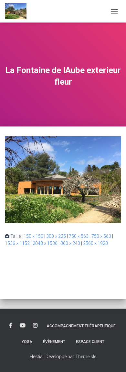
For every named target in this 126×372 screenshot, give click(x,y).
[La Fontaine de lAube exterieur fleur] (63, 178)
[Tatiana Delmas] (18, 11)
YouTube (22, 325)
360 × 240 (70, 243)
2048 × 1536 (45, 243)
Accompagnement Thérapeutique (81, 326)
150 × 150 (33, 236)
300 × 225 (56, 236)
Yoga (27, 341)
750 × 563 (79, 236)
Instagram (35, 325)
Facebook (11, 325)
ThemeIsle (85, 356)
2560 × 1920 (95, 243)
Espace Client (90, 341)
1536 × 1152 (17, 243)
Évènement (54, 341)
